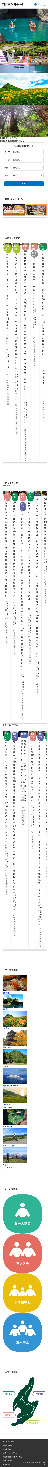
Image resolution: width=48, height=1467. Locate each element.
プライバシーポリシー (11, 1453)
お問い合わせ (7, 1461)
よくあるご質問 (8, 1441)
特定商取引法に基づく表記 (12, 1457)
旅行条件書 (7, 1449)
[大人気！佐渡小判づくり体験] (14, 210)
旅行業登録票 (7, 1445)
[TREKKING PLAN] (36, 210)
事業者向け (7, 1464)
